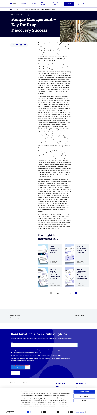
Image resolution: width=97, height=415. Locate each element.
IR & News (43, 3)
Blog (76, 318)
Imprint (25, 382)
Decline (84, 400)
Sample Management (16, 318)
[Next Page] (76, 293)
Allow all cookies (84, 391)
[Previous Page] (51, 293)
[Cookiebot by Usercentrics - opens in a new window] (9, 412)
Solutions (23, 3)
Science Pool (17, 9)
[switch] (43, 412)
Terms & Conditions (28, 386)
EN (83, 3)
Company (33, 3)
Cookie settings (79, 412)
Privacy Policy (57, 356)
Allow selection (84, 396)
